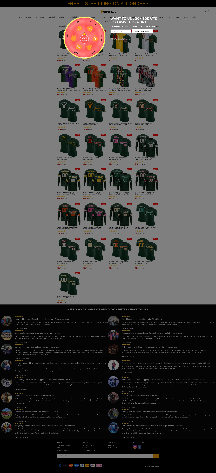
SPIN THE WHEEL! (142, 31)
